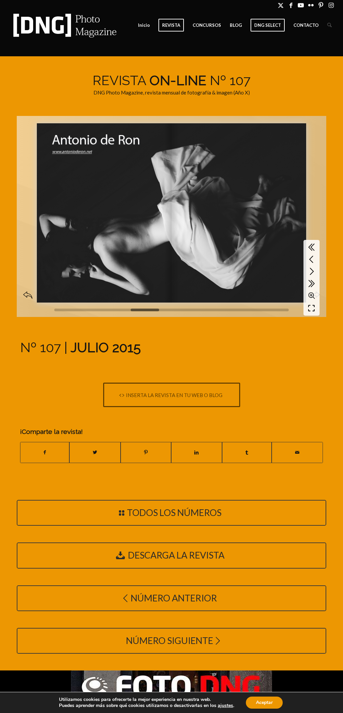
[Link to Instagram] (331, 5)
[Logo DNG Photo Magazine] (64, 25)
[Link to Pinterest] (321, 5)
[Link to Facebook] (291, 5)
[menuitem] (144, 25)
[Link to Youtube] (301, 5)
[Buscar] (329, 25)
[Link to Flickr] (311, 5)
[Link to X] (281, 5)
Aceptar (264, 702)
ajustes (225, 706)
